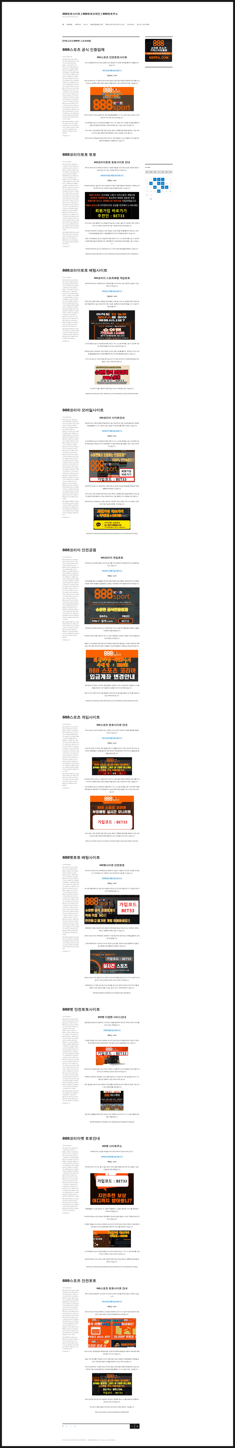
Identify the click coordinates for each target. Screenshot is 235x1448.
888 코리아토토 (72, 63)
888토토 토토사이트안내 (72, 227)
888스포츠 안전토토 (69, 898)
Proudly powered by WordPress (107, 1440)
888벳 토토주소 (69, 80)
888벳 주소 (71, 76)
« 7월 (150, 198)
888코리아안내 (74, 493)
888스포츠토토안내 (70, 1078)
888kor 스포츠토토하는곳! (69, 65)
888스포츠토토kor (72, 598)
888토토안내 (74, 496)
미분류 (68, 119)
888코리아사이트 (67, 240)
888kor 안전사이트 (69, 1028)
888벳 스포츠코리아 (67, 878)
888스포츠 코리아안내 (71, 320)
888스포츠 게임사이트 (81, 717)
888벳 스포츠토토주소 (73, 573)
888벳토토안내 (71, 84)
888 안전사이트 (69, 59)
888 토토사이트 (68, 287)
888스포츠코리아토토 (68, 454)
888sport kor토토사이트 (69, 431)
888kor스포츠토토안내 (71, 1034)
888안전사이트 (74, 473)
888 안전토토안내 (70, 284)
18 (155, 187)
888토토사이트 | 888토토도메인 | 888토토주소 (90, 13)
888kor (75, 287)
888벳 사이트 (72, 177)
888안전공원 (74, 208)
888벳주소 (72, 311)
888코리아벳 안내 (70, 487)
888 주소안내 (72, 423)
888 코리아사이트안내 (68, 1025)
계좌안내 (78, 24)
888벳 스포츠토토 (69, 299)
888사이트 (67, 185)
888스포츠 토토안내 (69, 97)
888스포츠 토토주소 (73, 755)
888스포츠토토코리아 (68, 1182)
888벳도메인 (72, 937)
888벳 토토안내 (71, 579)
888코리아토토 (73, 131)
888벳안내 (65, 311)
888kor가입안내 (74, 289)
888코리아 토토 (72, 481)
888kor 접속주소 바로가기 (71, 168)
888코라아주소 (73, 129)
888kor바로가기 (66, 291)
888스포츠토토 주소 (69, 462)
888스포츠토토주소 (70, 470)
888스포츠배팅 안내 (67, 322)
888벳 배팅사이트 (67, 1302)
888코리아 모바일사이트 (83, 410)
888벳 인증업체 (71, 305)
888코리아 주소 (66, 214)
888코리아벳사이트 (70, 491)
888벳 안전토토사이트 (81, 1009)
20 (162, 187)
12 (158, 183)
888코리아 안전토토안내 (70, 1186)
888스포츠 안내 (66, 318)
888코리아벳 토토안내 (81, 1138)
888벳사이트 (72, 232)
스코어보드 (130, 24)
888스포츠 (65, 187)
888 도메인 (68, 164)
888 (63, 59)
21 (166, 187)
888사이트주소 (74, 185)
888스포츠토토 (69, 204)
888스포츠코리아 (69, 105)
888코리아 (68, 109)
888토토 (64, 133)
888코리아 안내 (68, 113)
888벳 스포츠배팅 (70, 72)
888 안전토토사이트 (73, 1021)
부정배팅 (69, 24)
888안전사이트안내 (67, 210)
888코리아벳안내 (70, 767)
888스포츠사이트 (74, 101)
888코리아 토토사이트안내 (69, 483)
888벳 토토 (70, 183)
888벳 (72, 69)
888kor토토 (68, 172)
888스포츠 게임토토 (70, 330)
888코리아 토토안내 (67, 485)
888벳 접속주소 (73, 738)
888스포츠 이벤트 (71, 444)
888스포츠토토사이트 (68, 600)
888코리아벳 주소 (71, 220)
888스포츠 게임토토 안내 (69, 1059)
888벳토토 (72, 121)
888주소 (76, 210)
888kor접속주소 (66, 875)
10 (151, 183)
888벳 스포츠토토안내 (73, 435)
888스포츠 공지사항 (69, 92)
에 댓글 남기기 (66, 135)
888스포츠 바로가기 (69, 191)
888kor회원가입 (69, 429)
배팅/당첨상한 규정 (96, 24)
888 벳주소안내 (69, 559)
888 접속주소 (72, 61)
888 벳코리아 (69, 421)
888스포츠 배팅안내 (67, 894)
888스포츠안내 (66, 103)
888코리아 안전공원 (79, 550)
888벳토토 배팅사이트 (81, 857)
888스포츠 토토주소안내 (72, 1315)
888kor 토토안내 (67, 170)
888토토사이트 (66, 496)
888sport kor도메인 (67, 1042)
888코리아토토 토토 (79, 154)
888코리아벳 (71, 115)
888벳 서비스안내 (67, 179)
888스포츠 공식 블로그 (70, 314)
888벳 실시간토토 (71, 181)
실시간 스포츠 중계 (143, 24)
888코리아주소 (71, 511)
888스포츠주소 (66, 202)
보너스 (85, 24)
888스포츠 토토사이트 (68, 446)
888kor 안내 (65, 67)
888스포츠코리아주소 (71, 452)
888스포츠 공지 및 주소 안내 (114, 24)
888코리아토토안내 (70, 226)
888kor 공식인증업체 (68, 427)
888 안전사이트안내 (72, 729)
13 (162, 183)
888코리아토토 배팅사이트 (84, 270)
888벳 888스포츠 (67, 175)
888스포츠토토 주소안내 (70, 917)
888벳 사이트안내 (74, 1159)
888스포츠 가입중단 (69, 584)
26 (158, 191)
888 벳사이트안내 (70, 1019)
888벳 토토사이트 (74, 309)
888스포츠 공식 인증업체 (83, 49)
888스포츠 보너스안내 (68, 1179)
